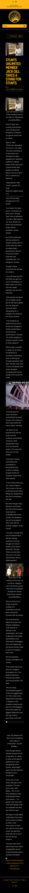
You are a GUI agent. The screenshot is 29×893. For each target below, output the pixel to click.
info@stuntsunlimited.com (14, 6)
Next (20, 36)
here (8, 194)
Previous (13, 36)
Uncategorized (20, 89)
